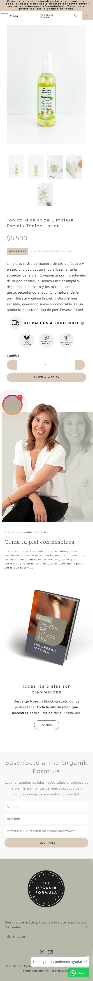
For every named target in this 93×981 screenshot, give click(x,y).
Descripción (17, 251)
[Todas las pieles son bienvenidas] (46, 628)
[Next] (82, 90)
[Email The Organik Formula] (50, 952)
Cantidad (13, 355)
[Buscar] (76, 15)
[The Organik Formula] (46, 15)
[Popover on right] (82, 323)
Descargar (46, 725)
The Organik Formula (31, 966)
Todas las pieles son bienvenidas (46, 689)
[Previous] (10, 90)
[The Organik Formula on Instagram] (42, 952)
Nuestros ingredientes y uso (51, 251)
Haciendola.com (59, 970)
